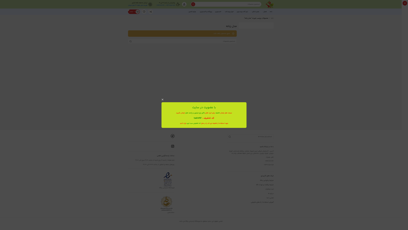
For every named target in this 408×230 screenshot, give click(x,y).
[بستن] (162, 99)
